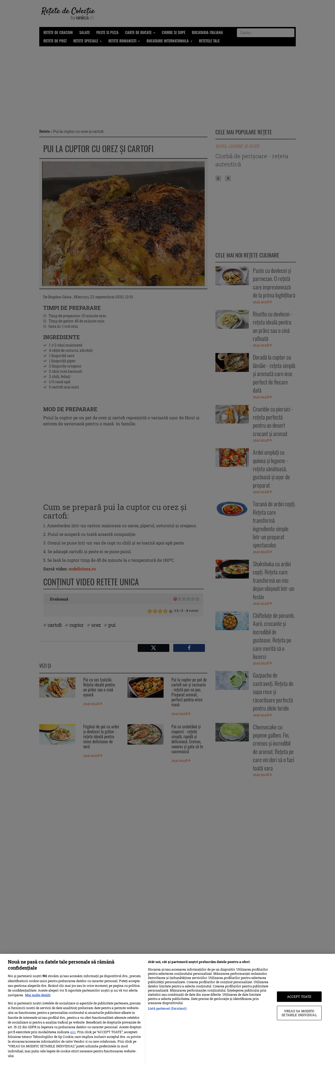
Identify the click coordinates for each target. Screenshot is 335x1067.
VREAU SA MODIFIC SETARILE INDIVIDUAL (299, 1013)
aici (73, 1032)
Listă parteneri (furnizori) (167, 1008)
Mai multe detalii (38, 995)
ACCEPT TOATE (299, 996)
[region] (167, 1010)
